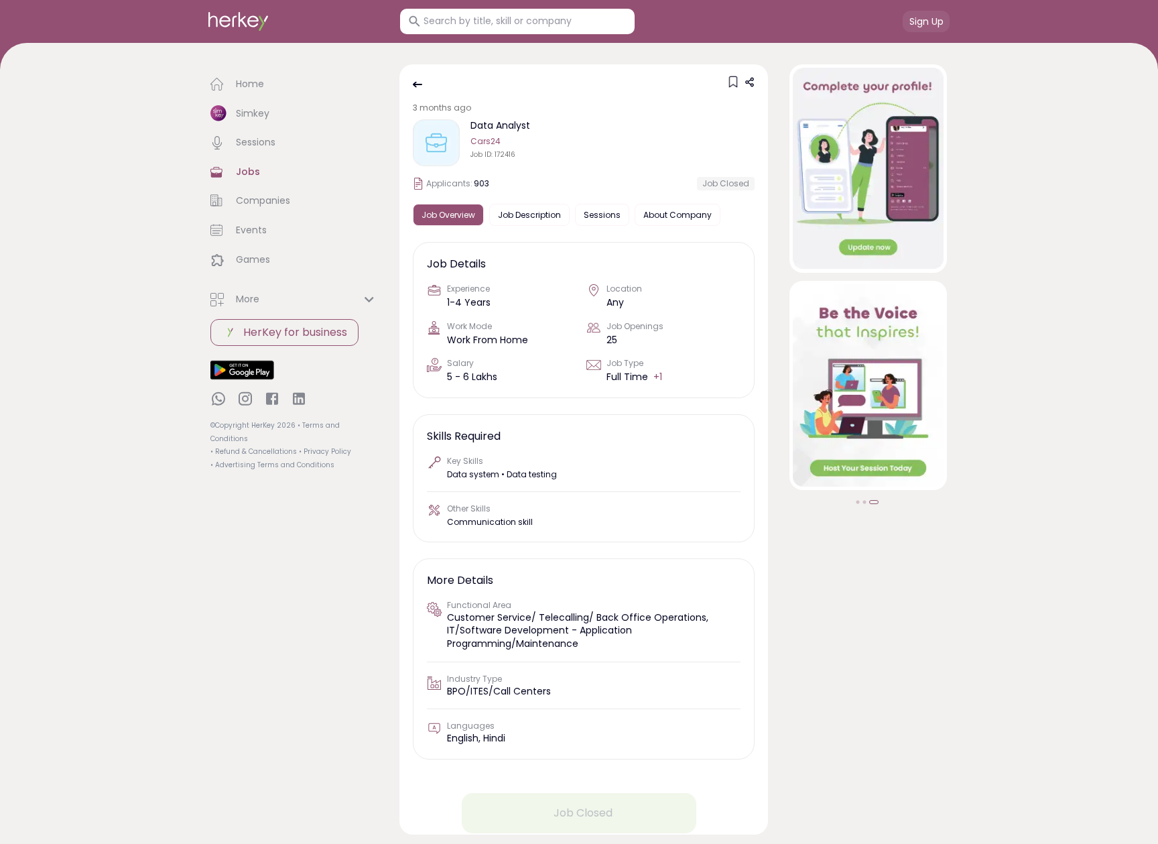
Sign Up (926, 21)
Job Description (529, 215)
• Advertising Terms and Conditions (272, 465)
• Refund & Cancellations (253, 451)
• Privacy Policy (325, 451)
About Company (677, 215)
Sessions (602, 215)
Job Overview (448, 215)
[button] (294, 84)
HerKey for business (295, 332)
